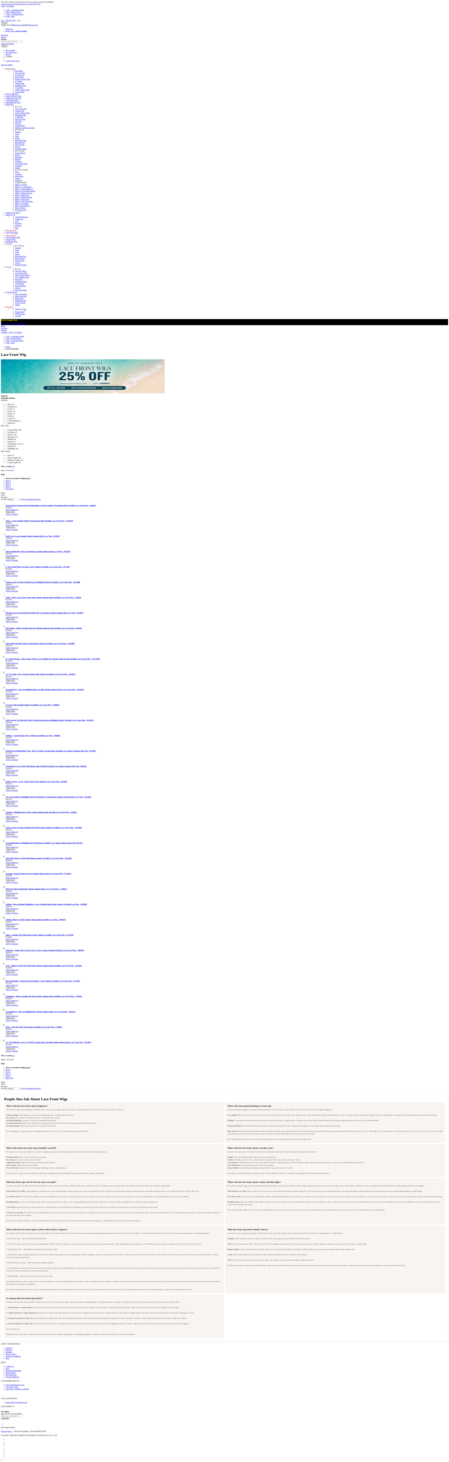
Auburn (12, 442)
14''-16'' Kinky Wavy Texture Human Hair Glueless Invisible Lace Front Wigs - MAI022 (40, 674)
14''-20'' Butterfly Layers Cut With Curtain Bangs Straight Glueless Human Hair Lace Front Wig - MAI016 (48, 1042)
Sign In (8, 55)
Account (4, 328)
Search (3, 37)
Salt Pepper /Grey (15, 444)
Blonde (12, 439)
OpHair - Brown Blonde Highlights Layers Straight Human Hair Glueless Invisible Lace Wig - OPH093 (46, 904)
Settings (4, 330)
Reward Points (11, 1375)
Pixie (11, 455)
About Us (9, 1348)
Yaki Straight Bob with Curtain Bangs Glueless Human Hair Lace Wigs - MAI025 (38, 552)
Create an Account (12, 61)
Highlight (13, 449)
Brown (12, 435)
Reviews (9, 1350)
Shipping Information (13, 1371)
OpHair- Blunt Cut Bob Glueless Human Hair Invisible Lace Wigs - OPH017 (36, 920)
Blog (7, 1358)
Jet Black (12, 432)
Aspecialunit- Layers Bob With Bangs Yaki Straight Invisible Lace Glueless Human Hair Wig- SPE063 (46, 766)
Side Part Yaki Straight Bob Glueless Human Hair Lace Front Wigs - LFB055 (36, 889)
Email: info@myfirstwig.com (16, 1402)
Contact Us (10, 1366)
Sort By (4, 499)
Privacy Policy (11, 1354)
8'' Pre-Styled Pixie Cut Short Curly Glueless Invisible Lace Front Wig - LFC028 (37, 567)
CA (19, 20)
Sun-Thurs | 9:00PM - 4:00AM (17, 1389)
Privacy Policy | (7, 1431)
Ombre (11, 446)
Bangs (11, 423)
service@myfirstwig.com (18, 4)
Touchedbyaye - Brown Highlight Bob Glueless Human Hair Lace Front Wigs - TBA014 (40, 1012)
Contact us (5, 4)
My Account (10, 50)
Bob (11, 404)
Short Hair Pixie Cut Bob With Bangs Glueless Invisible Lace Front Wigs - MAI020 (39, 858)
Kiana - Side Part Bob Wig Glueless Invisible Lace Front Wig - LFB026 (34, 1027)
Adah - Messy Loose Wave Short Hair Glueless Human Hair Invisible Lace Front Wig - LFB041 (43, 598)
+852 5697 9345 (34, 4)
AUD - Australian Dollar (15, 10)
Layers (11, 418)
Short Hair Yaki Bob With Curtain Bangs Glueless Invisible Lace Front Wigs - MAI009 (40, 644)
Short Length (14, 458)
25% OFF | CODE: (13, 324)
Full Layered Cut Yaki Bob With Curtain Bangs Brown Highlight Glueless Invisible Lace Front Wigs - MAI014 (50, 720)
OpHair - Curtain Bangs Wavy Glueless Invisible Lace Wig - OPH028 (33, 736)
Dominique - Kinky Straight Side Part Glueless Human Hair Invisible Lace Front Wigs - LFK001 (44, 996)
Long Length (14, 462)
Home (8, 347)
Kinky (11, 414)
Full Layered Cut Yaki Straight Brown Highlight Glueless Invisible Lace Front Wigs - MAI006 (43, 582)
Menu (3, 326)
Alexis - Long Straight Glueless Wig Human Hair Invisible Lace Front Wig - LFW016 (39, 521)
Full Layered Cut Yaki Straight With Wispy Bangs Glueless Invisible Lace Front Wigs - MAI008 (44, 828)
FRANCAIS (10, 20)
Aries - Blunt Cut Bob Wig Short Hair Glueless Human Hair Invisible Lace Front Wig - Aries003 (44, 966)
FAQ (7, 1368)
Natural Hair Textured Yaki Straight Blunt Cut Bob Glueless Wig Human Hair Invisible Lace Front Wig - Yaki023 (51, 506)
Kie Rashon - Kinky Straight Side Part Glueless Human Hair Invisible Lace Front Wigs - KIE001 (44, 628)
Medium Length (15, 460)
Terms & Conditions (13, 1356)
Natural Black (15, 430)
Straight (12, 407)
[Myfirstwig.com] (24, 25)
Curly (11, 409)
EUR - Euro (10, 16)
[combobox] (12, 41)
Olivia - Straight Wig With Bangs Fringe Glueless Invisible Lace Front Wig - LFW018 (39, 935)
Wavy (12, 411)
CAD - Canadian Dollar (14, 14)
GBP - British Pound (13, 12)
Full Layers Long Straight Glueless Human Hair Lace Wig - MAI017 (33, 536)
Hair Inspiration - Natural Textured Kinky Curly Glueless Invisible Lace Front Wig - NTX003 (43, 981)
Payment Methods (12, 1377)
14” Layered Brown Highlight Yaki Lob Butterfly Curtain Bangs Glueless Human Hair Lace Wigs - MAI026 (48, 797)
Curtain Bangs (14, 421)
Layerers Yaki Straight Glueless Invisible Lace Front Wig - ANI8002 (32, 705)
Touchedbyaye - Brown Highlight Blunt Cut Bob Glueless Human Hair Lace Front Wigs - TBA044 (45, 690)
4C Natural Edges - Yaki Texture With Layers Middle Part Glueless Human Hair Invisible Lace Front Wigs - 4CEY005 (53, 659)
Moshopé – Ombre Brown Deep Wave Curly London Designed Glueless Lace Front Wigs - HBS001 (45, 950)
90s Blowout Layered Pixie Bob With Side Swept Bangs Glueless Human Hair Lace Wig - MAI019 (44, 613)
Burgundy (13, 437)
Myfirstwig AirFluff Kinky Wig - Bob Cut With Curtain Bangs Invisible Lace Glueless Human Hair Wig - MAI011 (51, 751)
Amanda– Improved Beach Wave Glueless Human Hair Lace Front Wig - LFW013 (38, 874)
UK (2, 20)
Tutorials (9, 1352)
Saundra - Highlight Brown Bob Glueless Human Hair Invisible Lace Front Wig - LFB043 (41, 812)
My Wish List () (11, 52)
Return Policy (11, 1373)
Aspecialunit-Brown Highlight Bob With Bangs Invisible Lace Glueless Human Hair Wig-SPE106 (44, 843)
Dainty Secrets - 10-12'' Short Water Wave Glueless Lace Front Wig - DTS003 (36, 782)
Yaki (11, 416)
